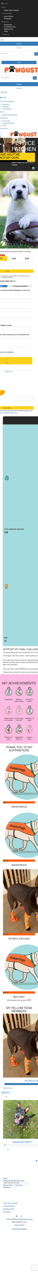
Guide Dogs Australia (11, 10)
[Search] (35, 78)
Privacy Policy (8, 1185)
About (3, 7)
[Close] (37, 132)
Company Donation (20, 286)
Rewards (5, 106)
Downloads (8, 25)
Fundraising (9, 1206)
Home (5, 3)
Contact (7, 1212)
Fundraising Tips (9, 27)
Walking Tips (8, 29)
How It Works (8, 16)
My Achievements (19, 683)
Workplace (7, 18)
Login (19, 62)
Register (19, 84)
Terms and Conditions (19, 1229)
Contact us (5, 34)
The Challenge (6, 13)
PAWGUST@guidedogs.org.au (13, 1180)
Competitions (7, 109)
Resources (5, 22)
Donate (19, 88)
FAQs (6, 31)
